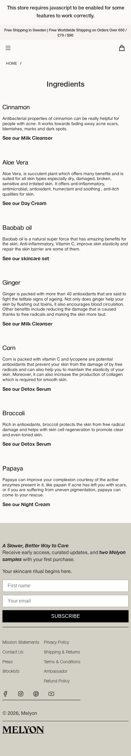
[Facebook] (7, 695)
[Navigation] (8, 48)
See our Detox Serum (26, 389)
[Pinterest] (36, 695)
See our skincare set (25, 258)
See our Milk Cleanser (27, 138)
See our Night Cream (26, 504)
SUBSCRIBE (65, 616)
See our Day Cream (24, 203)
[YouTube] (51, 695)
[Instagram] (20, 695)
